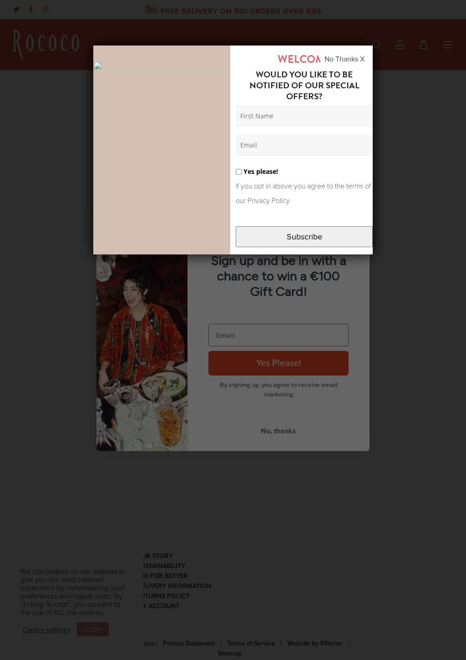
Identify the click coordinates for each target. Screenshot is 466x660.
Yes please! (260, 171)
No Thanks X (344, 59)
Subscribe (304, 237)
